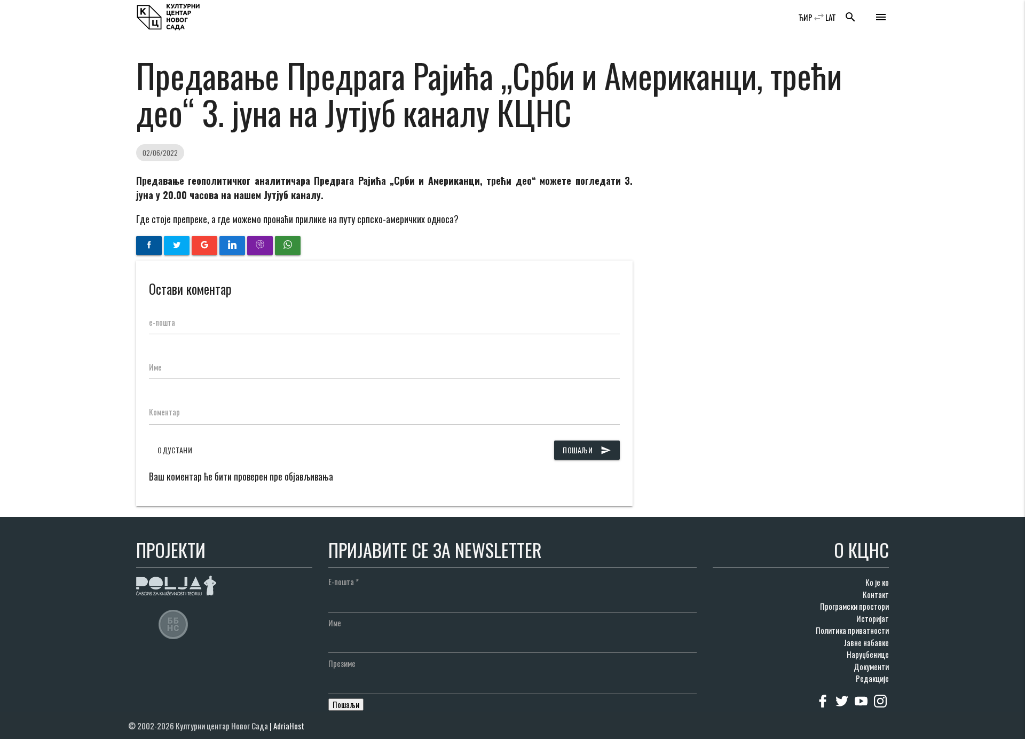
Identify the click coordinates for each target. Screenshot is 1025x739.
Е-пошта (343, 581)
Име (155, 367)
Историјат (872, 618)
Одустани (174, 449)
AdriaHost (288, 726)
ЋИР (805, 17)
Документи (871, 666)
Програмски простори (854, 606)
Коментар (164, 412)
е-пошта (162, 322)
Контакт (876, 594)
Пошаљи (587, 449)
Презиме (342, 663)
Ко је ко (877, 582)
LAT (830, 17)
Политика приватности (852, 630)
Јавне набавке (866, 642)
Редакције (872, 678)
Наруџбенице (868, 654)
